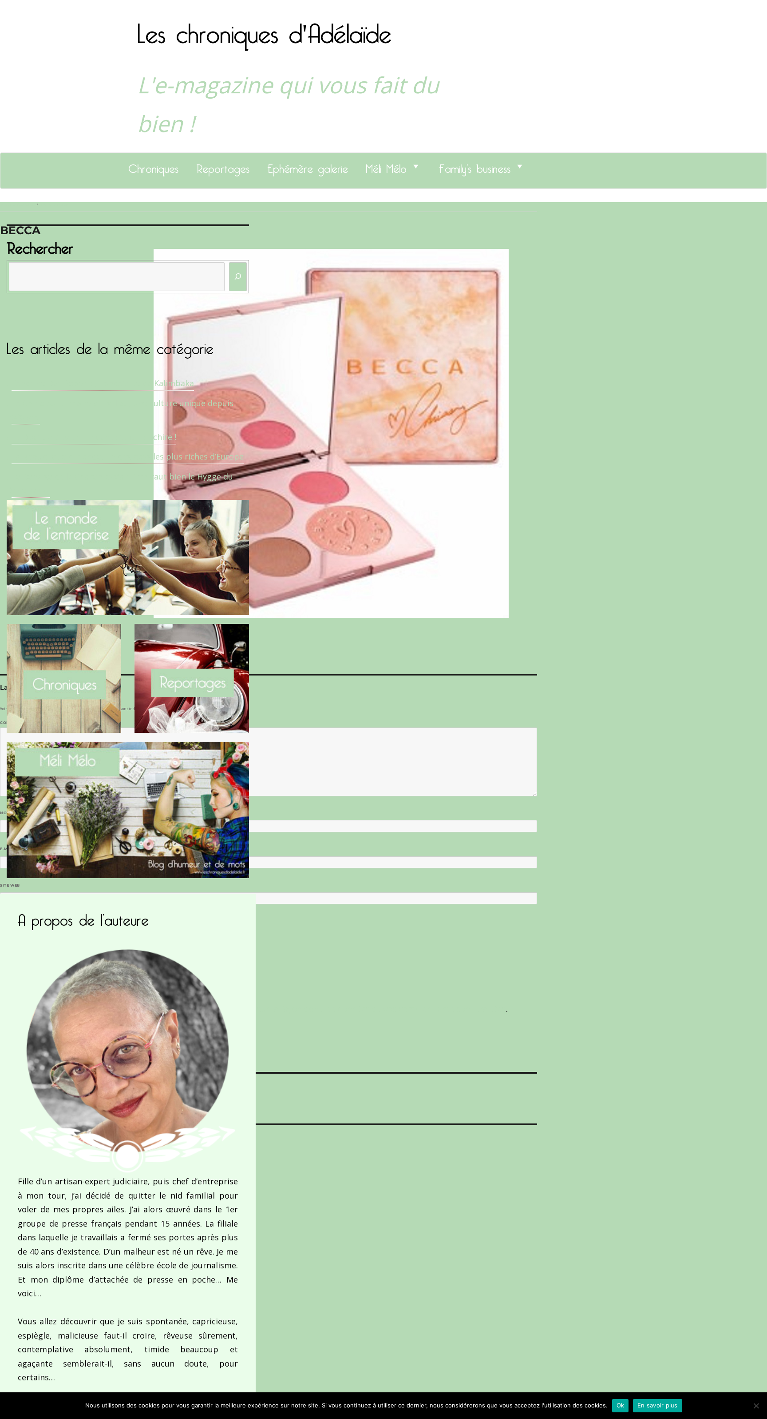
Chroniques (153, 166)
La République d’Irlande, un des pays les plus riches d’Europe (128, 456)
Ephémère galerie (307, 166)
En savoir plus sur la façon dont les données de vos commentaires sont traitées (354, 1008)
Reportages (222, 166)
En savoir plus (657, 1405)
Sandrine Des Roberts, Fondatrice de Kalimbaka (103, 383)
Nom (7, 813)
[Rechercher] (238, 276)
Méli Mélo (386, 166)
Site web (10, 885)
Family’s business (474, 166)
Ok (621, 1405)
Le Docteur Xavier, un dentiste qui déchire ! (94, 437)
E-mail (9, 849)
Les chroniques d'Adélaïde (264, 28)
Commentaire (18, 722)
